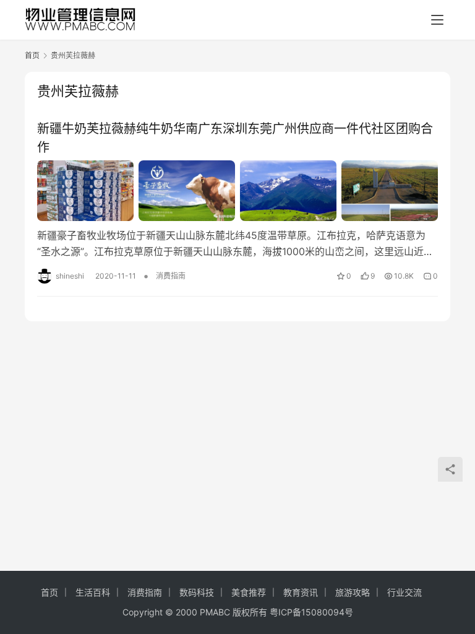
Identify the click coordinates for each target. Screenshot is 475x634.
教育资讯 (300, 592)
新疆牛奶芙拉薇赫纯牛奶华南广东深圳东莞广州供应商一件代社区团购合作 (235, 137)
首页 (32, 55)
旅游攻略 (352, 592)
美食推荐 (248, 592)
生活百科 (92, 592)
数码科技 (196, 592)
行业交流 (404, 592)
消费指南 (171, 275)
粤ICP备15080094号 (311, 612)
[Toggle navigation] (437, 20)
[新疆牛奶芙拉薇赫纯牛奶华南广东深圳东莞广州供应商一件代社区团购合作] (237, 190)
